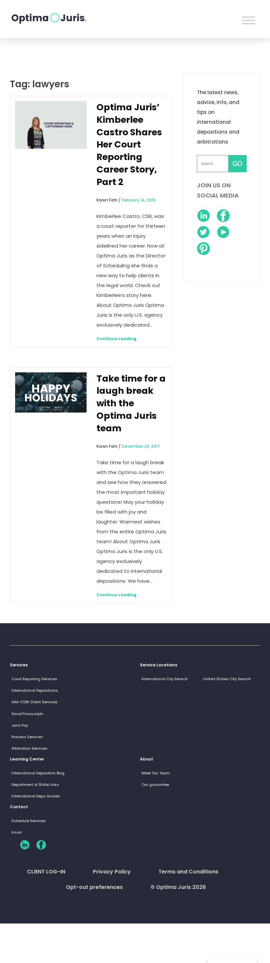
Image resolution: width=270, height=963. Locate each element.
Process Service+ (27, 736)
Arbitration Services (29, 748)
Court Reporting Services (34, 679)
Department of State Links (35, 784)
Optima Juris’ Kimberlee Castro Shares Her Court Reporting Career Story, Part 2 (129, 144)
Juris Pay (20, 725)
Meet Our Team (156, 773)
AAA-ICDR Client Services (35, 702)
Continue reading (116, 338)
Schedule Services (29, 820)
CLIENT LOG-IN (46, 871)
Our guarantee (155, 784)
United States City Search (227, 679)
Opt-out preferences (94, 887)
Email (17, 832)
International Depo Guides (36, 796)
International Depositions (35, 690)
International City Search (165, 679)
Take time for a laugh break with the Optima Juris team (131, 403)
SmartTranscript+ (28, 713)
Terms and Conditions (188, 871)
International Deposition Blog (38, 773)
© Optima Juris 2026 (178, 887)
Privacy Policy (112, 871)
